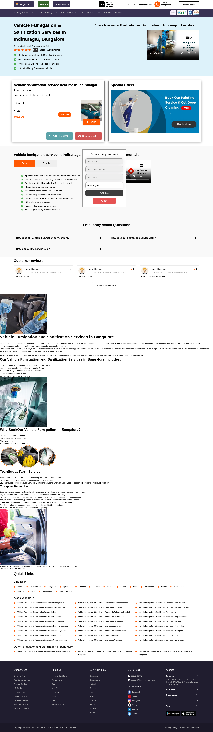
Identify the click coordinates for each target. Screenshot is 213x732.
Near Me (55, 688)
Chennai (82, 587)
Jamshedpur (149, 587)
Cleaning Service (20, 676)
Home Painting (46, 12)
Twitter (134, 714)
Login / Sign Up (189, 4)
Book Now (91, 122)
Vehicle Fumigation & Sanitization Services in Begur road (39, 635)
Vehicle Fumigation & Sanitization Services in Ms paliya (100, 607)
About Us (55, 696)
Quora (134, 705)
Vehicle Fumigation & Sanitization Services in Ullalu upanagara (42, 640)
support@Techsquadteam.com (143, 680)
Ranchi (20, 587)
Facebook (136, 692)
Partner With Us (61, 4)
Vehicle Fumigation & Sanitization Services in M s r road (100, 640)
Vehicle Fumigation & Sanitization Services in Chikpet (99, 635)
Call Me (104, 192)
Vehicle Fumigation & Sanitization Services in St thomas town (41, 607)
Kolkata (123, 587)
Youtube (135, 696)
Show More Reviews (106, 285)
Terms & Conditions (59, 676)
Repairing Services (113, 12)
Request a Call (89, 136)
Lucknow (20, 591)
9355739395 (166, 5)
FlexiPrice (43, 4)
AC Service (18, 688)
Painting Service (20, 684)
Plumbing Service (21, 704)
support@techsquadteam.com (140, 4)
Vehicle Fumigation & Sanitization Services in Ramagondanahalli (103, 603)
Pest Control (67, 12)
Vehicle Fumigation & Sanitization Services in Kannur (160, 621)
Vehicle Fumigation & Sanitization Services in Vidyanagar (161, 612)
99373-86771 (136, 676)
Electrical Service (20, 696)
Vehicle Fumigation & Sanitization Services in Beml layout (161, 640)
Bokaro (164, 587)
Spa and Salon (89, 12)
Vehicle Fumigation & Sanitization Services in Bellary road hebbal (104, 612)
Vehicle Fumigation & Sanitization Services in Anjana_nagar (162, 635)
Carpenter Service (21, 700)
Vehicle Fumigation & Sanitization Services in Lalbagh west (40, 603)
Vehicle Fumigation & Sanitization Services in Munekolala (161, 626)
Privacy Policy (57, 680)
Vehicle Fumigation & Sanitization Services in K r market (39, 617)
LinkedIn (135, 709)
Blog (53, 684)
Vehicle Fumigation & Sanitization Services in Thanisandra (101, 617)
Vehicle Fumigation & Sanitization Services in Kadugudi (161, 631)
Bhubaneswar (35, 587)
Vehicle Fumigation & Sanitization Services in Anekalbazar (162, 603)
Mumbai (110, 587)
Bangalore (52, 587)
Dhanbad (96, 587)
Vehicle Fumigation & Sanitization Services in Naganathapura (163, 617)
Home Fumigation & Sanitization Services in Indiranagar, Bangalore (43, 651)
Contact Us (56, 692)
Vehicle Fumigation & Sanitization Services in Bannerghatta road (42, 626)
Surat (33, 591)
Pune (135, 587)
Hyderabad (67, 587)
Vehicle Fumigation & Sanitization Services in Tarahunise (100, 621)
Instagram (136, 701)
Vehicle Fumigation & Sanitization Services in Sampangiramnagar (43, 631)
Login (54, 700)
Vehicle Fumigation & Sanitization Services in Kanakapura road (164, 607)
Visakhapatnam (65, 591)
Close (104, 200)
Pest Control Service (22, 680)
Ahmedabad (47, 591)
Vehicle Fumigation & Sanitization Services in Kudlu (37, 612)
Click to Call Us (60, 136)
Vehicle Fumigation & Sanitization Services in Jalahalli (99, 626)
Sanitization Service (21, 708)
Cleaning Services (21, 12)
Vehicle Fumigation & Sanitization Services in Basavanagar (40, 621)
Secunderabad (180, 587)
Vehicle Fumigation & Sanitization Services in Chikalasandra (102, 631)
